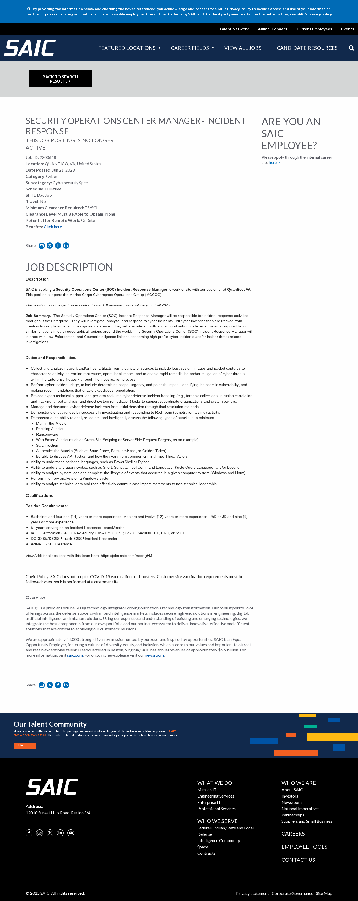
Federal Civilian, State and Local (225, 827)
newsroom (154, 654)
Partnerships (292, 814)
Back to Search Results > (60, 78)
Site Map (324, 893)
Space (202, 846)
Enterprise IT (209, 802)
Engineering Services (215, 795)
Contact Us (298, 859)
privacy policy (320, 14)
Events (347, 28)
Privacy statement (252, 893)
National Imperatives (300, 808)
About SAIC (292, 789)
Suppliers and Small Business (306, 820)
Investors (289, 795)
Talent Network (234, 28)
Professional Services (216, 808)
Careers (293, 833)
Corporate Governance (292, 893)
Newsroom (291, 802)
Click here (53, 226)
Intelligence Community (218, 840)
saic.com (75, 654)
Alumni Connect (273, 28)
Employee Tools (304, 846)
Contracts (206, 852)
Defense (204, 834)
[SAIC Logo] (52, 786)
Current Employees (314, 28)
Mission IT (207, 789)
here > (274, 162)
